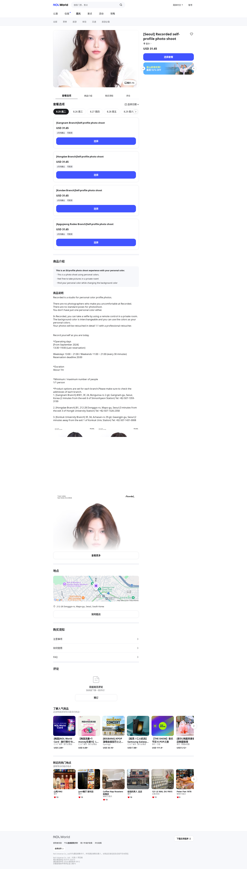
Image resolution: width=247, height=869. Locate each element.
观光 (78, 13)
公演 (55, 13)
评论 (128, 95)
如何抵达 (96, 614)
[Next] (194, 68)
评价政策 (98, 843)
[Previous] (143, 68)
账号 (190, 5)
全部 (55, 21)
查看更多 (96, 555)
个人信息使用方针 (71, 843)
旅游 (75, 21)
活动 (101, 13)
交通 (94, 21)
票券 (65, 21)
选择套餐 (168, 57)
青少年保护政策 (86, 843)
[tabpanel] (96, 183)
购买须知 (109, 95)
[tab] (61, 112)
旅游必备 (106, 21)
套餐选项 (66, 95)
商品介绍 (88, 95)
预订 (96, 697)
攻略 (112, 13)
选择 (96, 141)
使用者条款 (57, 843)
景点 (89, 13)
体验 (84, 21)
